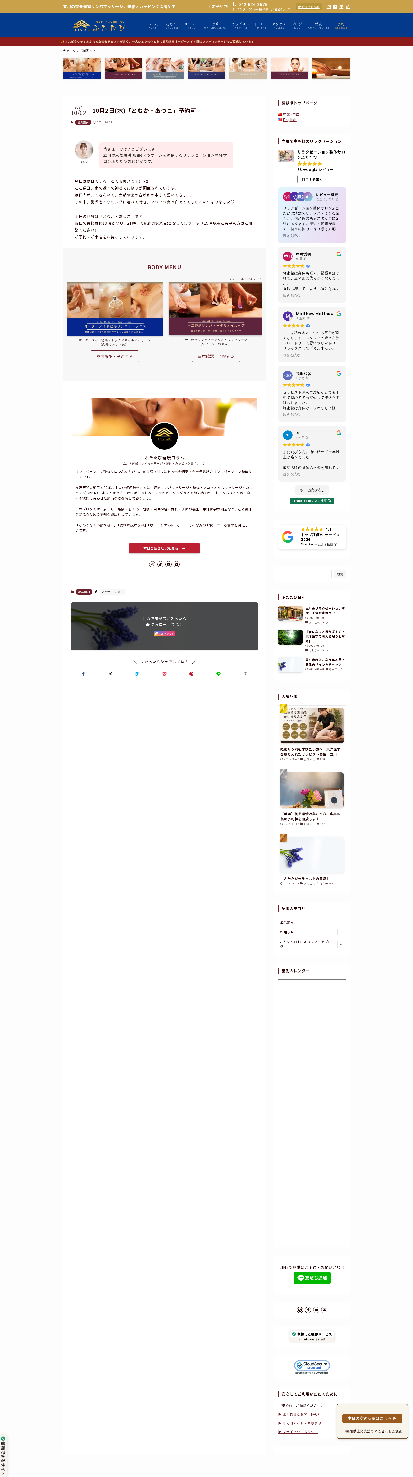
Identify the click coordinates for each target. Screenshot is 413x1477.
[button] (83, 674)
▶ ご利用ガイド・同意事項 (299, 1423)
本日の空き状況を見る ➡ (164, 548)
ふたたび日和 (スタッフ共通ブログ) (306, 944)
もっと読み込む (312, 489)
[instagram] (152, 564)
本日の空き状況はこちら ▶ (372, 1418)
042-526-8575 (252, 4)
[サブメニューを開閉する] (340, 932)
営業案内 (83, 122)
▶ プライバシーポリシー (298, 1431)
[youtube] (168, 564)
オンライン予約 (309, 7)
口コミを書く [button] (312, 179)
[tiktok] (160, 564)
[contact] (177, 564)
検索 (340, 574)
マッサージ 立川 (112, 592)
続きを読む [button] (292, 236)
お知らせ (287, 932)
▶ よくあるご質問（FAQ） (299, 1414)
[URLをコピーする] (245, 674)
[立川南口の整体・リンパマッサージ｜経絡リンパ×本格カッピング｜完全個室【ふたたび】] (99, 25)
